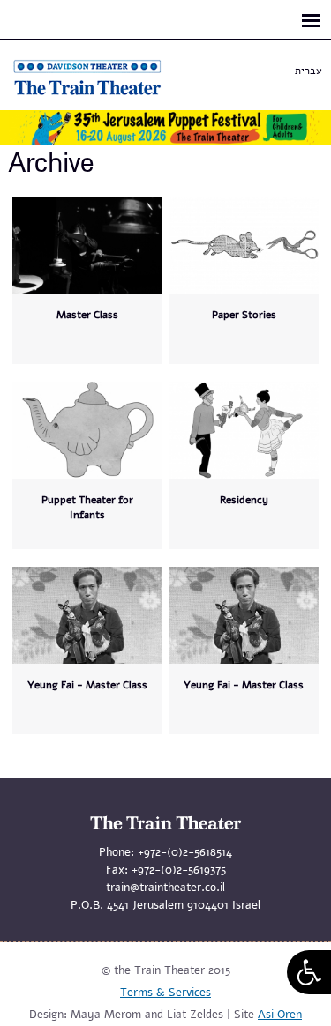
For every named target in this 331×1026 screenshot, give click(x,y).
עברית (308, 70)
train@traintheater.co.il (165, 888)
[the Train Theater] (106, 95)
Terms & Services (165, 992)
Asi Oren (280, 1014)
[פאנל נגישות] (309, 972)
